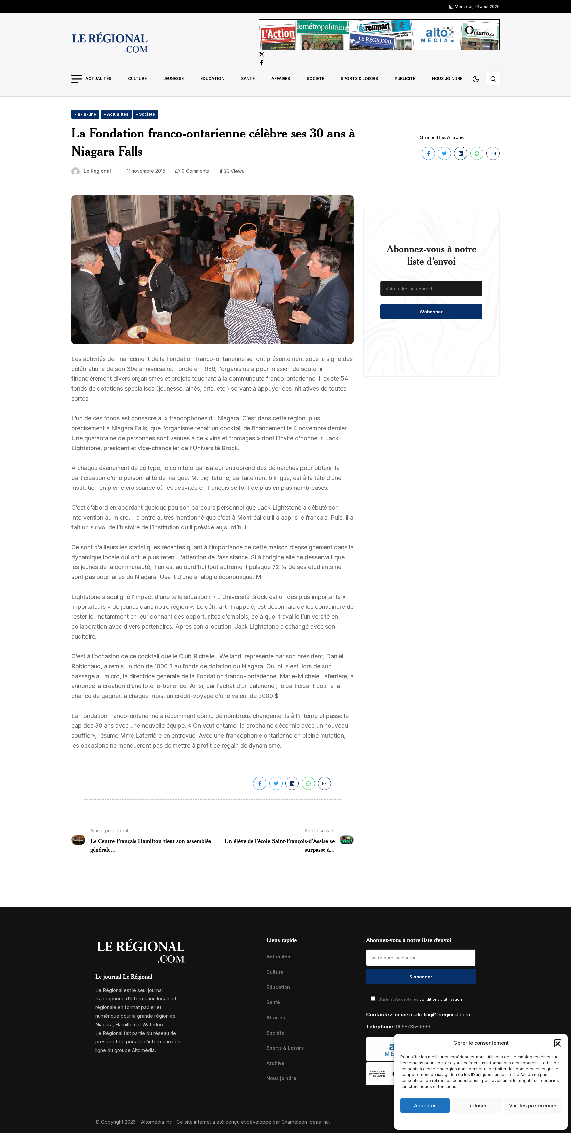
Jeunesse (173, 78)
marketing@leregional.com (439, 1014)
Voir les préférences (533, 1105)
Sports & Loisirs (359, 78)
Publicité (405, 78)
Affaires (280, 78)
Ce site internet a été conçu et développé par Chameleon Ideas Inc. (253, 1122)
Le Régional (97, 171)
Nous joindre (447, 78)
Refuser (477, 1105)
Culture (137, 78)
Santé (248, 78)
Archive (275, 1063)
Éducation (212, 78)
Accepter (425, 1105)
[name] (109, 43)
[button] (557, 1043)
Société (315, 78)
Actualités (98, 78)
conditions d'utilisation (440, 999)
